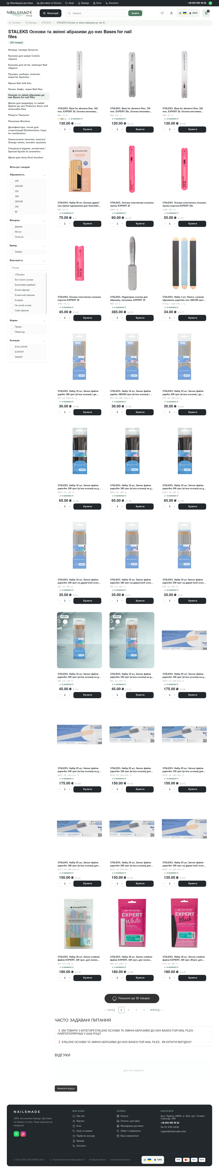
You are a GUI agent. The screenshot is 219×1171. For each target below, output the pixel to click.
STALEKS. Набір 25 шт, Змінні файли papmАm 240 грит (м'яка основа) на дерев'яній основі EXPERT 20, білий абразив (79, 770)
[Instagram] (23, 1134)
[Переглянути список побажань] (162, 13)
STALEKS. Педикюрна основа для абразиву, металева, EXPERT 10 (129, 298)
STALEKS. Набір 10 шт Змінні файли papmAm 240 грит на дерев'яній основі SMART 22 (184, 581)
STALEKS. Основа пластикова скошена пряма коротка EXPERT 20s (184, 204)
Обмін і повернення (131, 1131)
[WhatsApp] (210, 3)
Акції (71, 3)
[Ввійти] (171, 13)
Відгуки (80, 1121)
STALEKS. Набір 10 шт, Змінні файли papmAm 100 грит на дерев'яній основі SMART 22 (79, 581)
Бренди (85, 3)
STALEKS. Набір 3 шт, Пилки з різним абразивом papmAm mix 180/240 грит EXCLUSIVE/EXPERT (183, 299)
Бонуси (124, 1116)
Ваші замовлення (130, 1136)
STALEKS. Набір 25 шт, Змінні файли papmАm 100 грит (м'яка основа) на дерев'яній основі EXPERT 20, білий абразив (184, 676)
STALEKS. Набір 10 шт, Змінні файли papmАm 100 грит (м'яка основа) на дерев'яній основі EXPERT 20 (79, 487)
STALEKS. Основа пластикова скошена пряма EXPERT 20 (131, 204)
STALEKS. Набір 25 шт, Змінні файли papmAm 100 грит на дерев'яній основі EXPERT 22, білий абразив (184, 864)
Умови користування (120, 1160)
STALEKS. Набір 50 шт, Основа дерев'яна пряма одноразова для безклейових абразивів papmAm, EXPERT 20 (79, 204)
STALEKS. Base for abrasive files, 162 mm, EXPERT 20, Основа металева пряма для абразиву (78, 110)
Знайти (135, 13)
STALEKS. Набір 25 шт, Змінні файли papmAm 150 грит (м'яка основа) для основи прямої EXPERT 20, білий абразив (183, 770)
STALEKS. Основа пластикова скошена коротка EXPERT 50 (79, 298)
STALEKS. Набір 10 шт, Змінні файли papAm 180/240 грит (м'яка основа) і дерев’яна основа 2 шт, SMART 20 (131, 393)
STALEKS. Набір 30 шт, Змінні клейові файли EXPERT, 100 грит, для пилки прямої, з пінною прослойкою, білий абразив (131, 959)
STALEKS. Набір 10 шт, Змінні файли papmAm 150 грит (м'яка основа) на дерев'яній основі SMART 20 (131, 676)
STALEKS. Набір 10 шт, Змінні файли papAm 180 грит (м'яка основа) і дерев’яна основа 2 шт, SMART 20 (78, 393)
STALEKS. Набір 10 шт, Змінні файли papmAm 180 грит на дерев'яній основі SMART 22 (131, 581)
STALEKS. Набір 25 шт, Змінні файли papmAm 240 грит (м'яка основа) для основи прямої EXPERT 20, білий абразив (130, 864)
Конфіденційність (97, 1160)
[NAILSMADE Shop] (21, 13)
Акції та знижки (84, 1131)
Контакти (113, 3)
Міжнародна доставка (21, 3)
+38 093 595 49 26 (197, 3)
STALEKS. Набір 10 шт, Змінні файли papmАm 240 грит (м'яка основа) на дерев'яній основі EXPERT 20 (184, 487)
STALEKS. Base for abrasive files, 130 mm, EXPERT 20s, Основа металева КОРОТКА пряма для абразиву (130, 110)
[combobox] (99, 13)
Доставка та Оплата (50, 3)
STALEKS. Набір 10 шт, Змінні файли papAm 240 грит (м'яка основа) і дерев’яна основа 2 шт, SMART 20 (183, 393)
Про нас (80, 1116)
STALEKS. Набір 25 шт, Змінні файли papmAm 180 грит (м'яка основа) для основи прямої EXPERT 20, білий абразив (78, 864)
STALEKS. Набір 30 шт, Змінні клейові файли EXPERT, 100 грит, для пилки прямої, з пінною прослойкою (79, 959)
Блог (98, 3)
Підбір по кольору (85, 1136)
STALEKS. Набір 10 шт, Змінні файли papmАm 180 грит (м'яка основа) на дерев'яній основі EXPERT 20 (131, 487)
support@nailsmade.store (173, 1131)
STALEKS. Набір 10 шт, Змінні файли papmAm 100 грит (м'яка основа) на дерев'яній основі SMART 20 (79, 676)
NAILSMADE (27, 1112)
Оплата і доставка (130, 1121)
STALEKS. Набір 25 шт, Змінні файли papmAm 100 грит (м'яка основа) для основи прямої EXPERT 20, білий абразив (130, 770)
